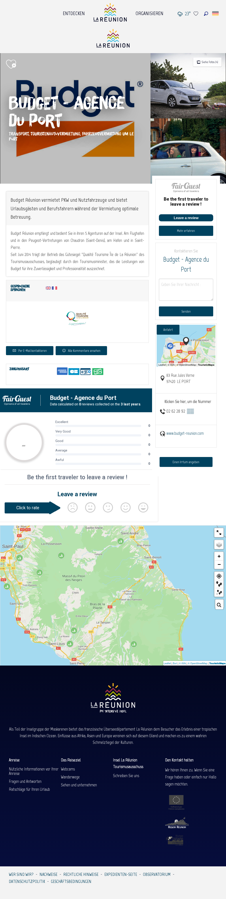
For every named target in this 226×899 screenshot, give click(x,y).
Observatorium (157, 874)
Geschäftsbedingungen (71, 881)
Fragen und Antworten (25, 781)
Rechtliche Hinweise (80, 874)
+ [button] (219, 556)
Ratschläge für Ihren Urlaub (29, 789)
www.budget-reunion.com (185, 433)
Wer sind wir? (21, 874)
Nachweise (48, 874)
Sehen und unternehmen (79, 785)
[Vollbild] (219, 533)
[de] (216, 13)
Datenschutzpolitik (27, 881)
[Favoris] (196, 14)
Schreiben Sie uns (126, 775)
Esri (175, 663)
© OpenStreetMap (197, 663)
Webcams (68, 769)
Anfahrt (168, 330)
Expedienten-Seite (120, 874)
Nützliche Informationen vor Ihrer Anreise (33, 771)
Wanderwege (70, 777)
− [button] (219, 564)
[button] (206, 13)
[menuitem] (73, 12)
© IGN (182, 663)
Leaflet (167, 663)
